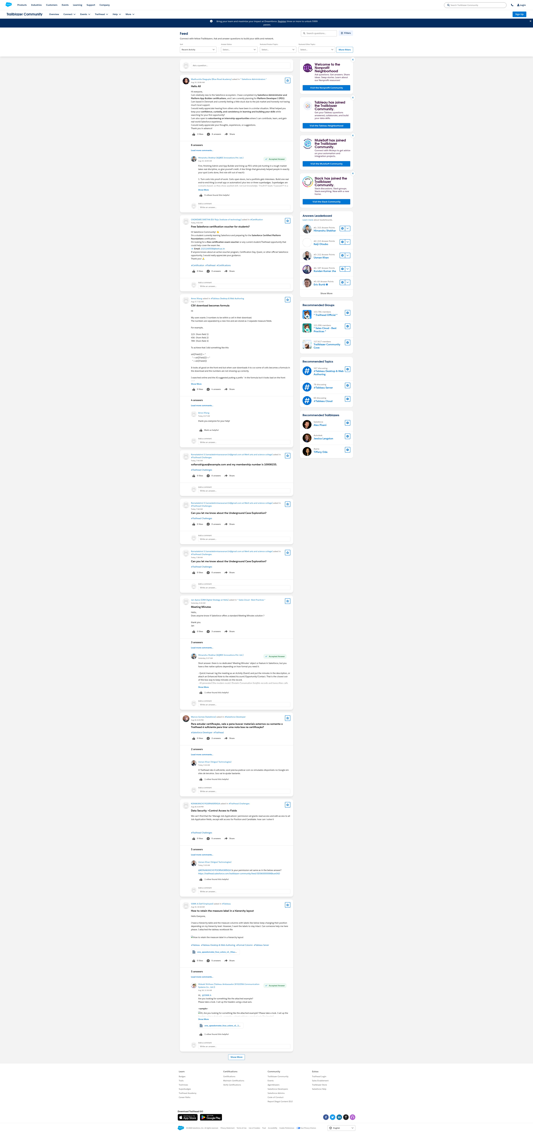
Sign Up (519, 14)
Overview (54, 14)
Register (282, 21)
